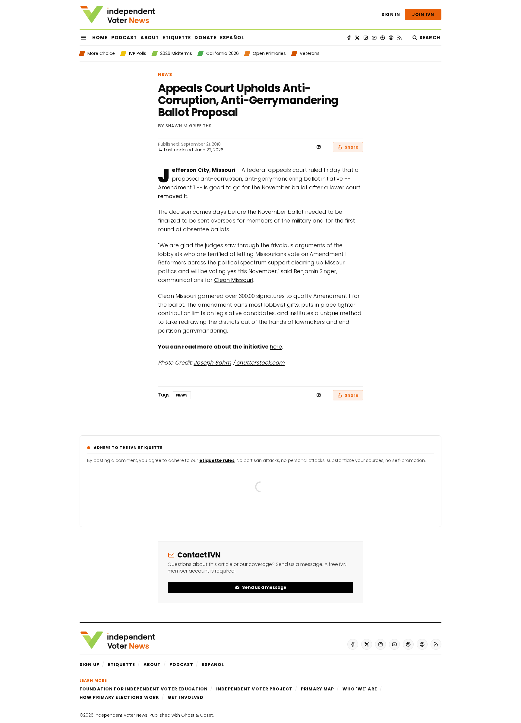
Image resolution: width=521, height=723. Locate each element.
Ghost (187, 715)
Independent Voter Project (254, 689)
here (276, 346)
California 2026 (222, 53)
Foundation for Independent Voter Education (144, 689)
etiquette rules (217, 460)
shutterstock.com (260, 362)
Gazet (206, 715)
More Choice (101, 53)
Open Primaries (269, 53)
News (165, 74)
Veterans (310, 53)
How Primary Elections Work (119, 697)
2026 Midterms (176, 53)
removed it (172, 196)
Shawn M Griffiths (189, 126)
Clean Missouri (233, 280)
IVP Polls (137, 53)
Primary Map (317, 689)
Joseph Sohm (212, 362)
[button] (89, 664)
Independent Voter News (121, 715)
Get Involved (186, 697)
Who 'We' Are (360, 689)
